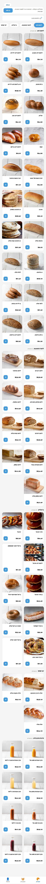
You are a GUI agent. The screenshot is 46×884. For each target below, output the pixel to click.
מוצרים (38, 880)
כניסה (8, 5)
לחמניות (39, 25)
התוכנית (22, 880)
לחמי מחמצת (26, 25)
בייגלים (14, 25)
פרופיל (8, 880)
